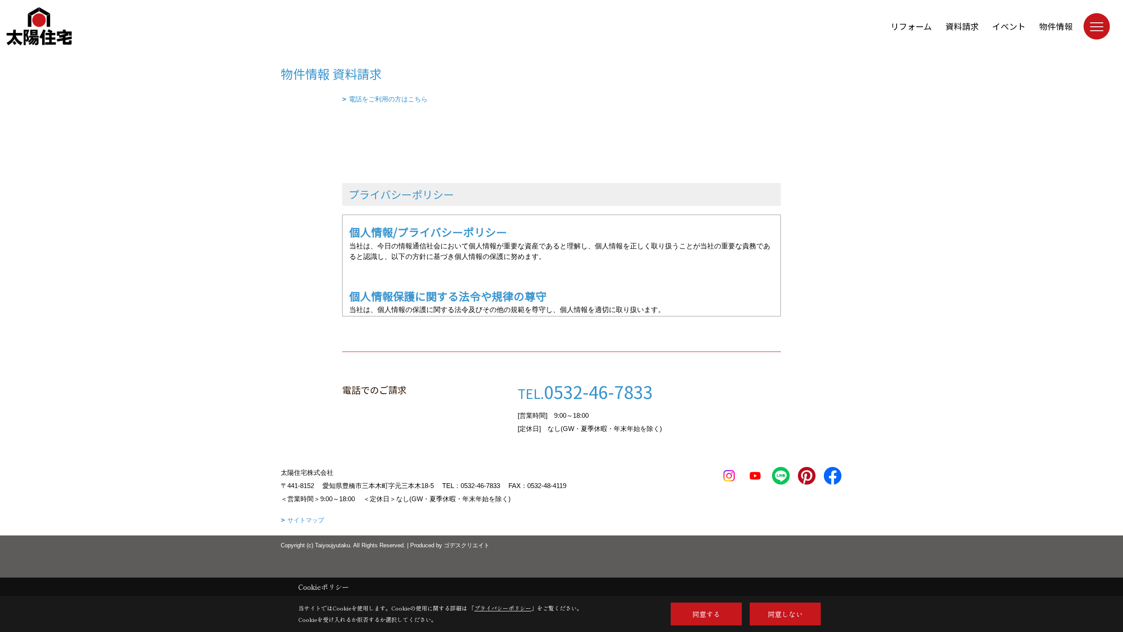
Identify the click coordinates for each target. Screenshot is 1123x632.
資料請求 (962, 26)
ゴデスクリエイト (467, 545)
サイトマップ (305, 520)
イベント (1009, 26)
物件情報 (1056, 26)
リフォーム (911, 26)
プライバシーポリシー (502, 608)
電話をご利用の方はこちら (388, 99)
